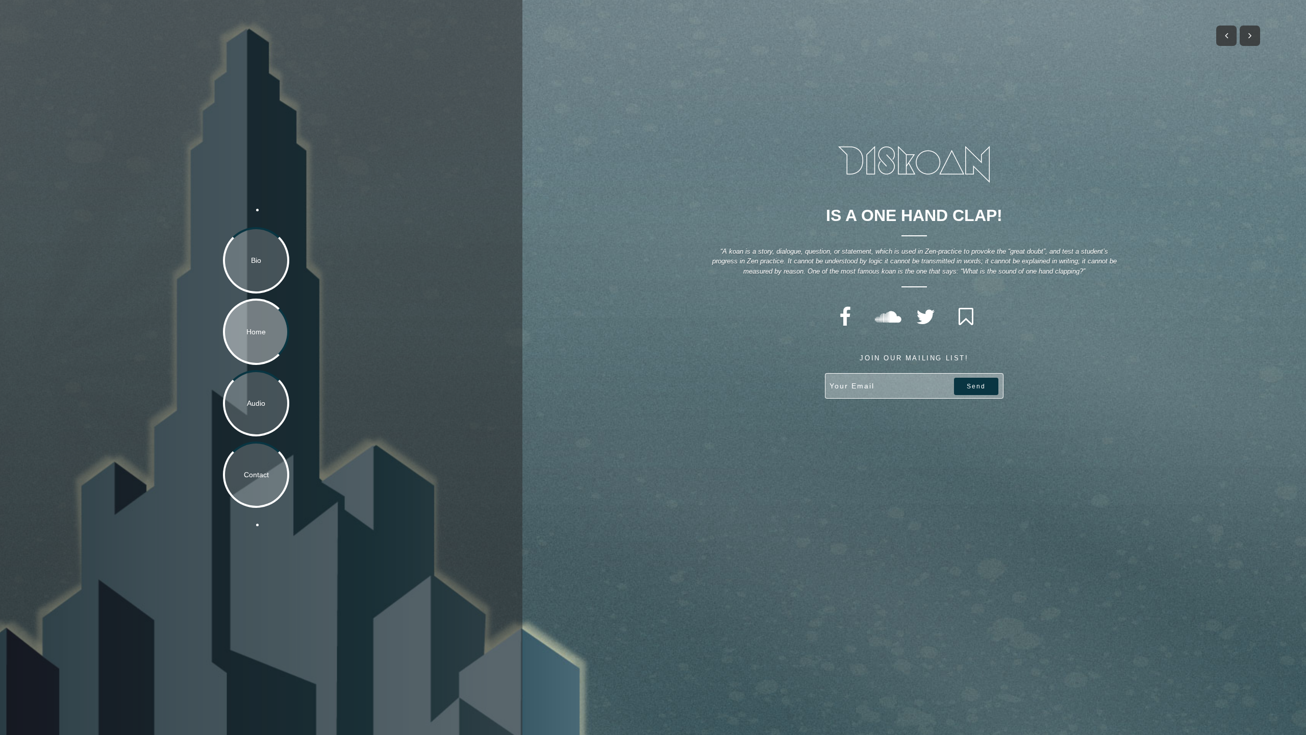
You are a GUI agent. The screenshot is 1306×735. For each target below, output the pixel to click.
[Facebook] (845, 317)
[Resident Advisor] (966, 317)
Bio (256, 260)
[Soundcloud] (885, 317)
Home (256, 332)
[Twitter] (925, 317)
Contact (256, 475)
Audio (256, 403)
